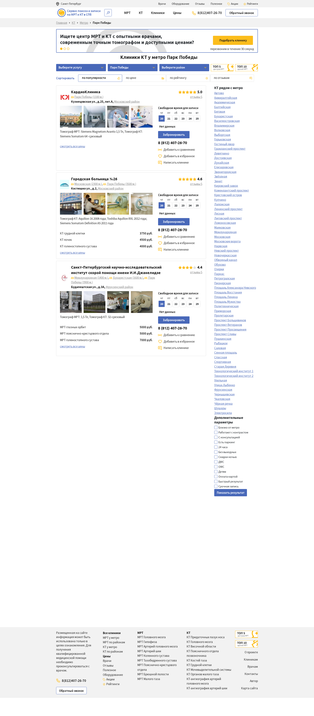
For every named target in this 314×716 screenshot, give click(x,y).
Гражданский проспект (229, 149)
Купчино (220, 200)
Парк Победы (88, 97)
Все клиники (112, 633)
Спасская (220, 357)
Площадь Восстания (228, 292)
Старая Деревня (225, 367)
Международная (91, 278)
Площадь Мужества (227, 302)
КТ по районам (113, 651)
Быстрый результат (230, 481)
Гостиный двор (224, 144)
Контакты (251, 674)
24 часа (223, 447)
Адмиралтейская (225, 98)
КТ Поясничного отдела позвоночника (203, 653)
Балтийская (222, 107)
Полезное (109, 670)
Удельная (220, 380)
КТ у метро (110, 647)
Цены (107, 656)
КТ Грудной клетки (199, 665)
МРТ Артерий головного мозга (157, 646)
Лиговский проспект (228, 218)
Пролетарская (224, 315)
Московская (88, 184)
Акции (110, 679)
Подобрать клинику (233, 40)
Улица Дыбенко (224, 385)
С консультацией (229, 437)
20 (161, 118)
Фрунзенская (223, 390)
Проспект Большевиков (230, 320)
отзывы (196, 97)
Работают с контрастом (233, 432)
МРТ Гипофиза (147, 642)
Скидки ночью (227, 457)
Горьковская (222, 139)
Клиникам (251, 659)
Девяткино (221, 153)
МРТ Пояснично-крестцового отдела (157, 667)
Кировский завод (226, 186)
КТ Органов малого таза (203, 674)
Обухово (220, 265)
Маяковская (222, 228)
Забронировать (174, 135)
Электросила (223, 413)
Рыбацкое (221, 343)
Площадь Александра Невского (235, 288)
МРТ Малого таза (148, 679)
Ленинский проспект (228, 209)
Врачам (252, 667)
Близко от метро (228, 427)
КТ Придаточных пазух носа (206, 637)
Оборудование (113, 675)
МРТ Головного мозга (151, 637)
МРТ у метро (111, 638)
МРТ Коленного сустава (153, 656)
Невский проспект (226, 251)
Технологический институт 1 (233, 371)
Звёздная (220, 176)
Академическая (224, 102)
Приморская (222, 311)
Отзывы (108, 665)
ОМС (221, 466)
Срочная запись (228, 486)
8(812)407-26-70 (210, 13)
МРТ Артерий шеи (149, 651)
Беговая (219, 112)
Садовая (220, 348)
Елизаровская (224, 167)
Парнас (219, 274)
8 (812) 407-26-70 (172, 143)
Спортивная (222, 362)
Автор (254, 681)
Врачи (107, 661)
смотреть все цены (72, 146)
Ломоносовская (225, 223)
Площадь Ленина (226, 297)
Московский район (127, 102)
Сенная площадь (225, 353)
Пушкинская (222, 339)
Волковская (222, 130)
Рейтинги (113, 684)
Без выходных (227, 452)
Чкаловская (222, 399)
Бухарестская (128, 278)
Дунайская (221, 163)
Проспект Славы (225, 334)
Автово (219, 93)
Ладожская (222, 204)
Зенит (218, 181)
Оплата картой (227, 476)
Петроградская (224, 278)
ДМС (221, 462)
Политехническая (226, 306)
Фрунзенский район (119, 287)
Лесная (219, 214)
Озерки (219, 269)
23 (183, 118)
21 (168, 118)
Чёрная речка (223, 404)
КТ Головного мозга (200, 642)
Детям (222, 471)
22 (175, 118)
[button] (127, 13)
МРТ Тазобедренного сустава (157, 660)
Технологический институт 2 (233, 376)
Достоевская (223, 158)
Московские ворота (227, 241)
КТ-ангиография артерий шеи (207, 688)
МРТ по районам (114, 642)
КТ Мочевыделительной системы (209, 670)
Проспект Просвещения (230, 329)
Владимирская (224, 126)
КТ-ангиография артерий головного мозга (204, 681)
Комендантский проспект (231, 190)
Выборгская (222, 135)
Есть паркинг (226, 442)
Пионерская (222, 283)
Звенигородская (225, 172)
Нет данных (167, 126)
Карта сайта (249, 688)
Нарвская (220, 246)
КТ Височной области (201, 646)
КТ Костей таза (197, 660)
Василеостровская (227, 121)
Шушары (220, 408)
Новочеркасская (225, 255)
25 (197, 118)
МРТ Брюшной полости (153, 674)
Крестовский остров (228, 195)
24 (190, 118)
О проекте (251, 652)
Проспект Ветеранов (228, 325)
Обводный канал (225, 260)
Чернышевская (224, 394)
